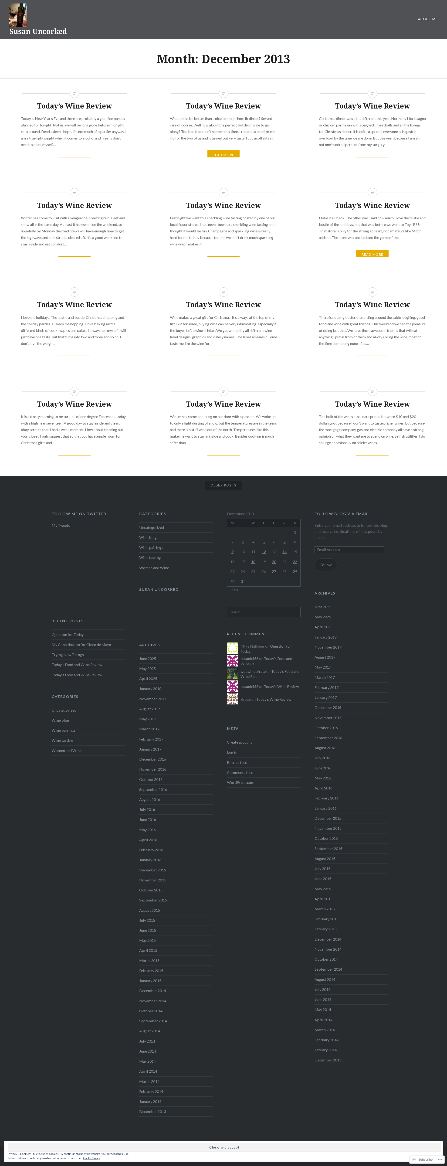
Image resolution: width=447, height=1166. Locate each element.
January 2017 (326, 697)
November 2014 (328, 949)
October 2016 (326, 727)
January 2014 (326, 1049)
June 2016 (323, 768)
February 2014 (327, 1039)
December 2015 (328, 818)
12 (264, 551)
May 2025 (323, 617)
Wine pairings (151, 547)
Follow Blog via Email (342, 513)
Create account (239, 742)
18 (253, 561)
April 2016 (323, 788)
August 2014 (325, 979)
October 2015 (326, 838)
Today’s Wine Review (281, 686)
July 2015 (322, 868)
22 (295, 561)
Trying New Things (68, 654)
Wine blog (148, 537)
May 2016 (323, 778)
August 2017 (325, 657)
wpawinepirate (253, 671)
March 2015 (325, 909)
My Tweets (61, 525)
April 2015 (323, 899)
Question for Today (68, 634)
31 (243, 581)
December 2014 (328, 939)
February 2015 (327, 919)
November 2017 (328, 647)
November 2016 (328, 717)
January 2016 (326, 808)
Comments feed (240, 772)
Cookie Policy (91, 1158)
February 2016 (327, 798)
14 (284, 551)
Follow (326, 564)
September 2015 (328, 848)
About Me (428, 19)
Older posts (223, 485)
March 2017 (325, 677)
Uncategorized (151, 527)
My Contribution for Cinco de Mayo (81, 644)
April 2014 (323, 1019)
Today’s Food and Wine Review (77, 664)
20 (274, 561)
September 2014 (328, 969)
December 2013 (328, 1060)
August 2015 (325, 858)
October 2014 (326, 959)
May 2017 (323, 667)
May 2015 (323, 889)
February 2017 (327, 687)
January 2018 (326, 637)
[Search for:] (264, 612)
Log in (232, 752)
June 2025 (323, 607)
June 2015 (323, 878)
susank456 (249, 658)
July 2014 (322, 989)
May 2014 (323, 1009)
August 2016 (325, 747)
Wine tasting (150, 557)
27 (274, 571)
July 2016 (322, 757)
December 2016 (328, 707)
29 (295, 571)
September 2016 (328, 737)
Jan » (234, 589)
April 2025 (323, 627)
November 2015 (328, 828)
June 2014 (323, 999)
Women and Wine (154, 567)
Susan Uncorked (38, 31)
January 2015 (326, 929)
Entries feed (237, 762)
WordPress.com (240, 782)
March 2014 (325, 1029)
